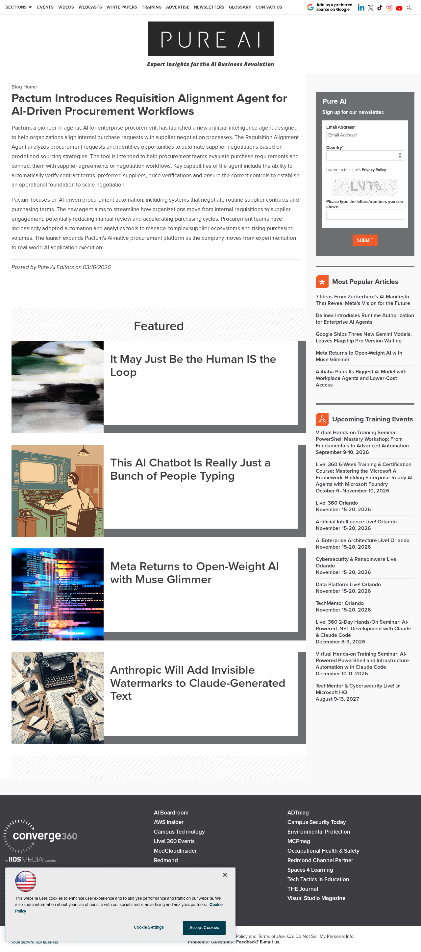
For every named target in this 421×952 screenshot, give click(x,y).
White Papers (122, 7)
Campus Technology (179, 831)
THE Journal (302, 889)
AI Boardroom (171, 812)
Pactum (21, 127)
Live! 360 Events (174, 841)
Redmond (166, 860)
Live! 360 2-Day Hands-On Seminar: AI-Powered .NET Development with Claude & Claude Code (363, 629)
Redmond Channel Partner (320, 860)
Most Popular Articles (365, 282)
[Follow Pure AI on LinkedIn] (361, 9)
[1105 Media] (30, 860)
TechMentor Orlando (340, 603)
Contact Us (269, 7)
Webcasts (90, 7)
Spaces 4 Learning (310, 869)
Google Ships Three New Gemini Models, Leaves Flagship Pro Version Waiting (364, 337)
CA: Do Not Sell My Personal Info (320, 936)
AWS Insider (169, 822)
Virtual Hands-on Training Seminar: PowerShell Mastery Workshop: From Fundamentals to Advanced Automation (362, 439)
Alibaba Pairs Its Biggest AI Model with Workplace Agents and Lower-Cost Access (361, 378)
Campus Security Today (316, 822)
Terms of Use (271, 936)
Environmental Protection (318, 831)
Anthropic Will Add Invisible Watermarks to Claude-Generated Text (197, 683)
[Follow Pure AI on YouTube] (399, 9)
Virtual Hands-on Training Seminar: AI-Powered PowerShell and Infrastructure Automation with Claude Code (362, 660)
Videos (66, 7)
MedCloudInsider (175, 850)
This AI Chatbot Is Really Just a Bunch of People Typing (190, 469)
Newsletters (209, 7)
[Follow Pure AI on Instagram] (389, 9)
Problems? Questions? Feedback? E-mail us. (234, 942)
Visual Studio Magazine (316, 898)
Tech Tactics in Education (318, 879)
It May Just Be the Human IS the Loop (193, 366)
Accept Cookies (204, 927)
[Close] (225, 874)
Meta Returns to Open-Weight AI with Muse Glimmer (194, 573)
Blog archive (52, 86)
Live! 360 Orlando (337, 503)
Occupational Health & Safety (323, 850)
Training (151, 7)
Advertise (177, 7)
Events (45, 7)
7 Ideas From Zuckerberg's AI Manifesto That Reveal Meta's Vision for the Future (363, 300)
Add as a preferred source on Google (334, 7)
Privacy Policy (374, 169)
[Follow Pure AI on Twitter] (370, 9)
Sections (16, 7)
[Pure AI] (211, 39)
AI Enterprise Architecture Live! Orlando (362, 540)
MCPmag (298, 841)
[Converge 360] (40, 837)
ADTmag (298, 812)
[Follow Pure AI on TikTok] (380, 9)
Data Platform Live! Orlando (348, 584)
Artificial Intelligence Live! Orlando (356, 521)
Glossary (240, 7)
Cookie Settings (149, 927)
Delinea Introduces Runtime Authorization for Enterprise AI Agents (365, 318)
